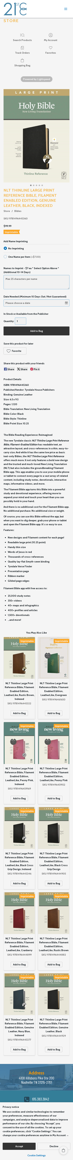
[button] (15, 350)
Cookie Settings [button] (36, 1155)
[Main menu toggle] (65, 9)
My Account (50, 40)
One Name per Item (24, 256)
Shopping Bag (22, 65)
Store (7, 211)
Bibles (17, 211)
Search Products (22, 40)
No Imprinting (16, 248)
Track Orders (22, 52)
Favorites (50, 52)
